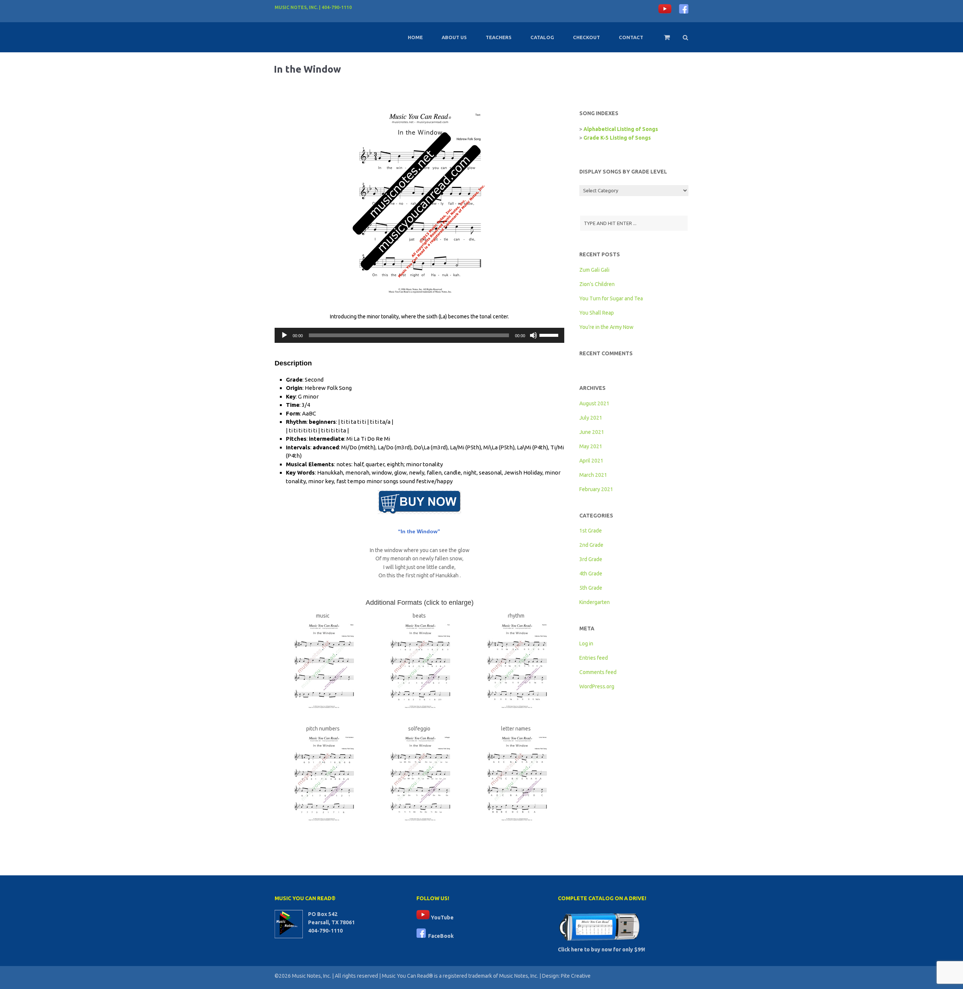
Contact (631, 37)
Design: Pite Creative (566, 976)
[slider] (549, 334)
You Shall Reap (596, 313)
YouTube (442, 917)
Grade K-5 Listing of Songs (617, 138)
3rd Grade (590, 559)
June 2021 (591, 432)
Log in (586, 644)
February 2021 (596, 489)
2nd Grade (591, 545)
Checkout (586, 37)
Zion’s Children (597, 284)
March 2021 (593, 475)
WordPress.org (596, 686)
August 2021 (594, 403)
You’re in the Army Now (606, 327)
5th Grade (590, 588)
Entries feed (593, 658)
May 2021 (590, 446)
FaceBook (440, 936)
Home (415, 37)
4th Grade (590, 574)
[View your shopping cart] (662, 40)
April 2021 (591, 461)
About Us (454, 37)
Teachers (499, 37)
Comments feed (598, 672)
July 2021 (590, 418)
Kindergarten (594, 602)
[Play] (284, 335)
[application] (419, 335)
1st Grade (590, 531)
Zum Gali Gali (594, 270)
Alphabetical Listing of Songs (620, 129)
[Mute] (533, 335)
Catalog (542, 37)
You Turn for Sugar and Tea (611, 298)
